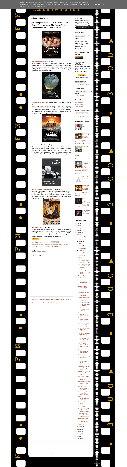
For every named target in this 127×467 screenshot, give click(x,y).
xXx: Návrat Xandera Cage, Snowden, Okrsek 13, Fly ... (84, 335)
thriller (51, 246)
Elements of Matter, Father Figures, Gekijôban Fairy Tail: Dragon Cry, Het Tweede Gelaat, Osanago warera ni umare (82, 138)
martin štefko (41, 246)
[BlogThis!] (53, 242)
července (81, 248)
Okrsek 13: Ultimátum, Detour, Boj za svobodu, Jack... (84, 329)
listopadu (81, 239)
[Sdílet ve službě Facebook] (56, 242)
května (81, 252)
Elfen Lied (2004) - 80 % (86, 177)
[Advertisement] (51, 445)
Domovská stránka (52, 299)
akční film (37, 244)
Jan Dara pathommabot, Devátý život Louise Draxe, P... (84, 271)
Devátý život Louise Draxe (40, 102)
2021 (78, 228)
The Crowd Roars (37, 227)
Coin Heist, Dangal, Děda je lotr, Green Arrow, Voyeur (84, 351)
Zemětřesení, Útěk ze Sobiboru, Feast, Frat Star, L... (84, 373)
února (80, 424)
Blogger (72, 454)
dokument (55, 244)
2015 (78, 431)
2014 (78, 434)
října (80, 241)
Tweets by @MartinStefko (82, 84)
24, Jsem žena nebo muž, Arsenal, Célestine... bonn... (84, 410)
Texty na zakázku (80, 106)
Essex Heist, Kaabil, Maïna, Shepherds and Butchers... (84, 304)
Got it (105, 4)
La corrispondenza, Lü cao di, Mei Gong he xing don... (84, 324)
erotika (60, 244)
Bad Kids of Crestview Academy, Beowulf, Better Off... (84, 378)
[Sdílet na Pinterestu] (58, 242)
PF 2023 (77, 155)
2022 (78, 225)
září (80, 243)
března (81, 257)
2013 (78, 436)
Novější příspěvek (38, 299)
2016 (78, 429)
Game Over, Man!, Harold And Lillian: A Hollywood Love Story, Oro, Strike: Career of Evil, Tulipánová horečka (82, 190)
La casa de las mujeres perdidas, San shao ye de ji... (84, 261)
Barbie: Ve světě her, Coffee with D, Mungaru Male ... (84, 299)
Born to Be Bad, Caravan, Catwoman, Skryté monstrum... (84, 404)
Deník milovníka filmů (56, 9)
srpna (80, 246)
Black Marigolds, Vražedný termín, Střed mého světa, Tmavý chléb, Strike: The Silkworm (82, 203)
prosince (81, 236)
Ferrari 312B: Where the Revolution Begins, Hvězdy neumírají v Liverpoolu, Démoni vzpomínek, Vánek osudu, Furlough (82, 167)
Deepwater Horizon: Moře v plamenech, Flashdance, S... (84, 294)
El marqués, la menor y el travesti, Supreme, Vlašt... (84, 277)
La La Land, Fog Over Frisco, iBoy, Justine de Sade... (84, 266)
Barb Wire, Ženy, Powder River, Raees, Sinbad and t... (84, 288)
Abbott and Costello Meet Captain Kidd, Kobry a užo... (84, 356)
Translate (81, 95)
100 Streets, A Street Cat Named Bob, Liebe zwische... (83, 388)
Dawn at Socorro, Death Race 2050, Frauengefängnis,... (84, 415)
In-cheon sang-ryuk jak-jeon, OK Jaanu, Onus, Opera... (84, 340)
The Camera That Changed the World (43, 189)
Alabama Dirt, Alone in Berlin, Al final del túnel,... (84, 383)
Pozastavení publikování (82, 158)
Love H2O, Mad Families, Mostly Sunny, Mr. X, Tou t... (83, 345)
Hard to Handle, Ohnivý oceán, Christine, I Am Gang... (82, 362)
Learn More (97, 4)
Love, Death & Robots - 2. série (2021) (86, 212)
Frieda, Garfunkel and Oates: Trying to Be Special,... (84, 368)
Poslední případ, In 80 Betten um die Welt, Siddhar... (84, 282)
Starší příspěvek (65, 299)
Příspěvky (80, 113)
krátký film (34, 246)
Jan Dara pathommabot (39, 61)
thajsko (47, 246)
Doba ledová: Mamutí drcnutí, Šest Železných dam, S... (84, 393)
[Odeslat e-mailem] (51, 242)
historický (65, 244)
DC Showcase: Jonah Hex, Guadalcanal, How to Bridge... (84, 398)
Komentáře (80, 116)
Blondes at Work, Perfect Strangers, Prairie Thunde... (83, 319)
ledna (80, 426)
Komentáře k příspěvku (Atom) (51, 303)
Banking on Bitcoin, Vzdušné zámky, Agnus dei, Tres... (83, 420)
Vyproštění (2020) (85, 147)
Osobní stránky (79, 104)
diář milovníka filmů (46, 244)
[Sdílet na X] (55, 242)
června (81, 250)
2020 (78, 230)
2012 (78, 438)
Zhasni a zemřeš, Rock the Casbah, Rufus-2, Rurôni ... (84, 314)
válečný (56, 246)
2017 (78, 234)
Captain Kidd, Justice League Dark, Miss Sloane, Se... (84, 309)
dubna (80, 255)
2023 (78, 223)
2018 (78, 232)
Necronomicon (79, 102)
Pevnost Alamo (36, 145)
